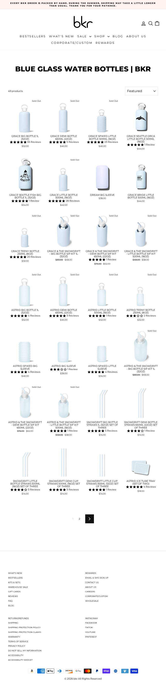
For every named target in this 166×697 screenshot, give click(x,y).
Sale (82, 36)
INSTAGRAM (91, 618)
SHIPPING (13, 623)
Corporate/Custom (72, 43)
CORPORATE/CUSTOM (96, 596)
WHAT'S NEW (15, 573)
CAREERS (90, 591)
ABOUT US (90, 587)
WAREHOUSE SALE (18, 587)
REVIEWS (13, 596)
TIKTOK (89, 627)
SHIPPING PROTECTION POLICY (24, 627)
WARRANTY (14, 637)
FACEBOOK (91, 623)
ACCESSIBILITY (15, 655)
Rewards (105, 43)
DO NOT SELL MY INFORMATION (25, 650)
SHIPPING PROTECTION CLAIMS (24, 632)
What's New (61, 36)
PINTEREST (91, 637)
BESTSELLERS (15, 577)
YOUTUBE (90, 632)
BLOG (11, 605)
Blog (118, 36)
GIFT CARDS (14, 591)
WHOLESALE (92, 601)
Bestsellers (33, 36)
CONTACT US (92, 582)
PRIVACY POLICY (16, 646)
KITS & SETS (14, 582)
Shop (100, 36)
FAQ (10, 601)
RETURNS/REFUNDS (18, 618)
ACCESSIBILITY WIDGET (20, 660)
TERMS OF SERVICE (18, 641)
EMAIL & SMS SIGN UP (96, 577)
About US (136, 36)
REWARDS (90, 573)
